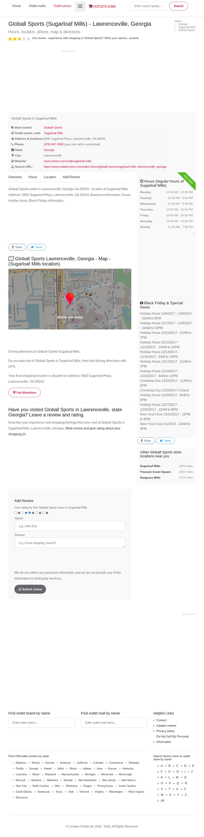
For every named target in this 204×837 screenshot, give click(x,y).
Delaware (134, 762)
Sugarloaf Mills (53, 133)
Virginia (99, 791)
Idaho (60, 768)
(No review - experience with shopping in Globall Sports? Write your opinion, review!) (85, 38)
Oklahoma (71, 785)
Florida (20, 768)
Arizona (49, 762)
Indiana (87, 768)
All (162, 800)
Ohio (57, 785)
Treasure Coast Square (155, 471)
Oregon (87, 785)
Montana (36, 780)
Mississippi (125, 774)
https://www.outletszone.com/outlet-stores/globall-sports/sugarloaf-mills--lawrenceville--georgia (105, 166)
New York (21, 785)
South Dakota (23, 791)
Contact (161, 720)
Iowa (99, 768)
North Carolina (40, 785)
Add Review (71, 177)
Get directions (26, 392)
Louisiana (21, 774)
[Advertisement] (41, 81)
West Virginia (136, 791)
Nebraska (52, 780)
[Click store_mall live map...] (69, 299)
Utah (71, 791)
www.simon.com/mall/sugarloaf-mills (67, 161)
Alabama (21, 762)
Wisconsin (22, 797)
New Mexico (129, 780)
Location (50, 177)
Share (18, 247)
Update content (166, 725)
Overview (15, 177)
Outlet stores (62, 6)
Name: (19, 518)
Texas (59, 791)
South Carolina (127, 785)
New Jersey (109, 780)
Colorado (98, 762)
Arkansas (65, 762)
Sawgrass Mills (150, 477)
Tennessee (43, 791)
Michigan (90, 774)
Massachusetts (70, 774)
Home (16, 6)
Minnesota (107, 774)
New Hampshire (87, 780)
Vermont (84, 791)
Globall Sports (53, 127)
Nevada (68, 780)
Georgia (49, 150)
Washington (116, 791)
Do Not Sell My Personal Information (172, 739)
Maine (35, 774)
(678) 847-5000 (54, 144)
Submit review (31, 589)
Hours (32, 177)
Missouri (21, 780)
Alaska (36, 762)
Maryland (50, 774)
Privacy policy (165, 731)
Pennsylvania (105, 785)
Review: (20, 535)
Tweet (38, 247)
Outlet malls (37, 6)
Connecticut (116, 762)
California (82, 762)
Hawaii (48, 768)
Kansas (112, 768)
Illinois (73, 768)
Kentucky (128, 768)
